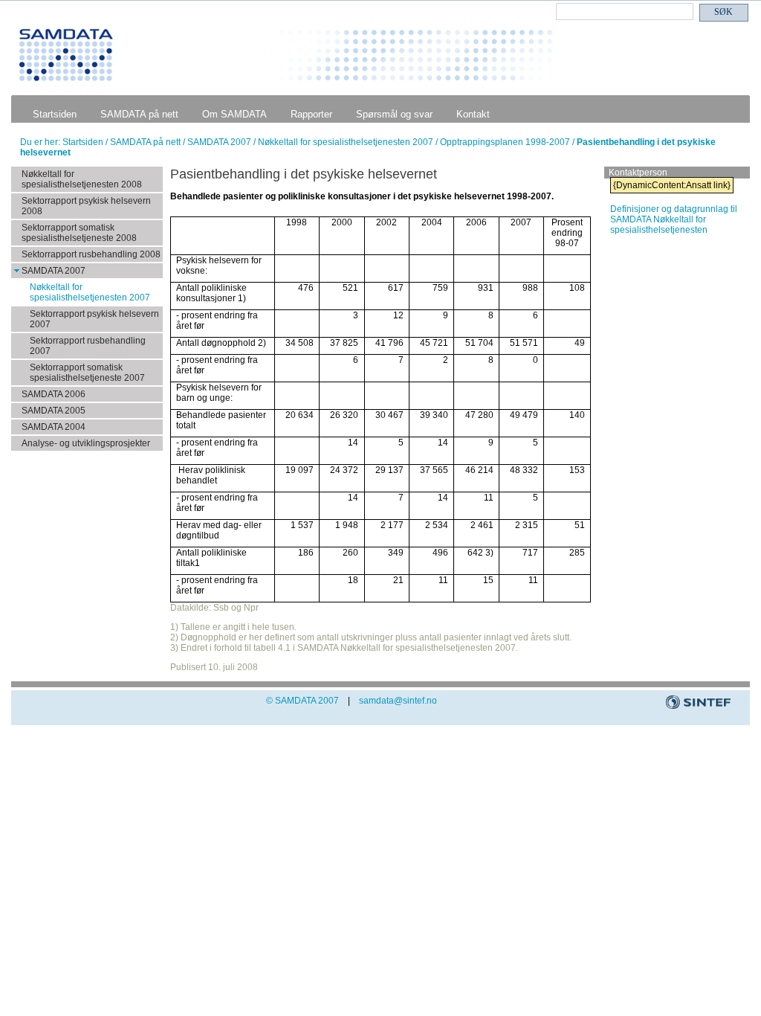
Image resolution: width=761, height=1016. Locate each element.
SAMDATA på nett (139, 114)
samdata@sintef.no (398, 700)
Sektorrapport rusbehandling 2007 (88, 345)
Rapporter (311, 114)
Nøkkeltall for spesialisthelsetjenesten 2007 (346, 142)
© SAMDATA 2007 (302, 700)
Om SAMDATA (234, 114)
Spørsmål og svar (394, 114)
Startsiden (55, 114)
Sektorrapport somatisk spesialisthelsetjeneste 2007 (87, 372)
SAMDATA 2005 (53, 410)
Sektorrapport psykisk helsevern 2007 (94, 319)
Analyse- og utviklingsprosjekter (86, 443)
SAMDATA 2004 (53, 427)
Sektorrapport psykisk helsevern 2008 (86, 206)
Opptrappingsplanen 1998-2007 (506, 142)
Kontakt (473, 114)
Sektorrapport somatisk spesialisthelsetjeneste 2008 (79, 232)
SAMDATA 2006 (53, 394)
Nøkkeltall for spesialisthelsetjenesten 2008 (82, 179)
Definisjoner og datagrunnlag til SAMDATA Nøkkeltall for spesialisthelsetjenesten (673, 219)
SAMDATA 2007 (220, 142)
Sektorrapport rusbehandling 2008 (91, 254)
